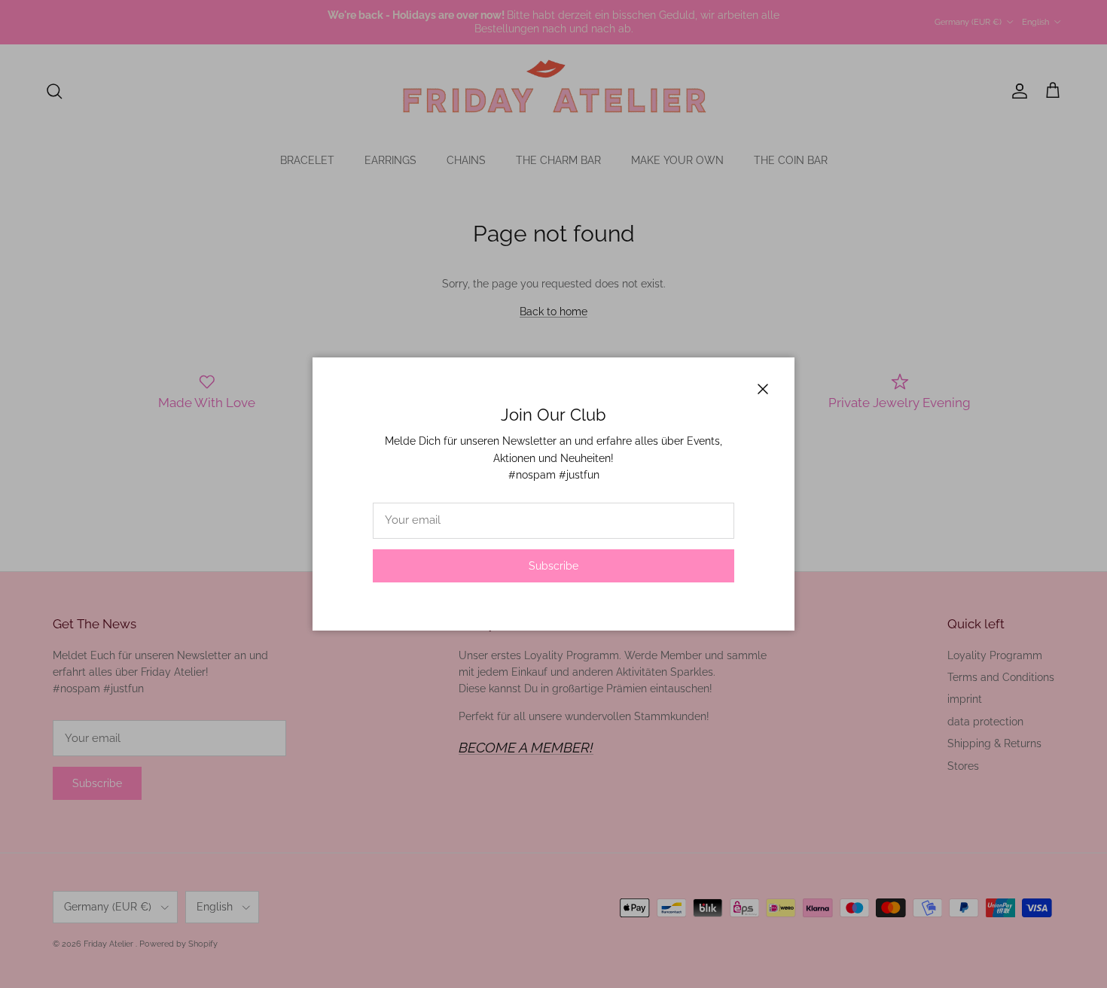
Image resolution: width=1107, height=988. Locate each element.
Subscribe (553, 566)
